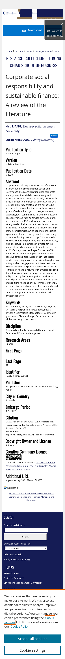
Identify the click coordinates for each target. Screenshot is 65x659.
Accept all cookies (32, 638)
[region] (32, 624)
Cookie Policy (20, 627)
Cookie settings (33, 650)
